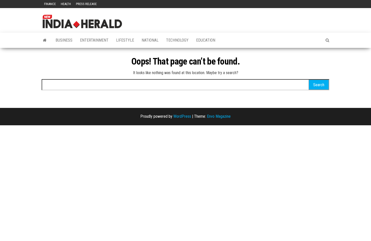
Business (64, 40)
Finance (50, 4)
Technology (177, 40)
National (150, 40)
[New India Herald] (45, 40)
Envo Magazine (219, 116)
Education (205, 40)
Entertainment (94, 40)
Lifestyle (125, 40)
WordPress (182, 116)
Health (66, 4)
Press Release (86, 4)
